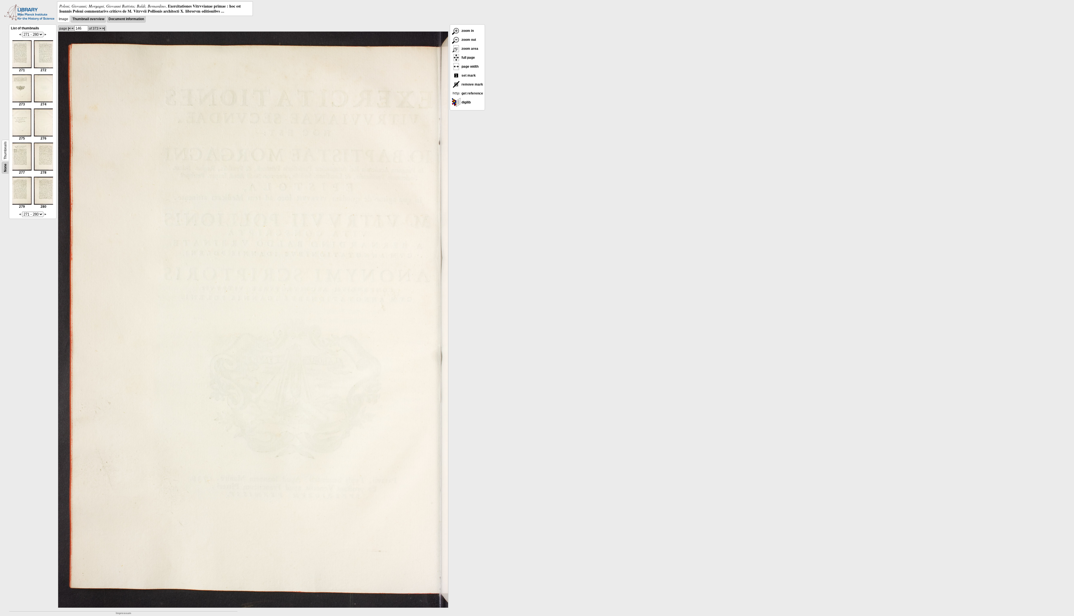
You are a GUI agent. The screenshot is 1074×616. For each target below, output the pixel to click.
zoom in (467, 31)
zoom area (469, 49)
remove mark (472, 84)
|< (69, 28)
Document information (126, 19)
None (5, 168)
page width (470, 67)
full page (468, 58)
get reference (472, 93)
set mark (468, 75)
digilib (466, 102)
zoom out (468, 40)
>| (103, 28)
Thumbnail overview (88, 19)
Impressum (123, 613)
